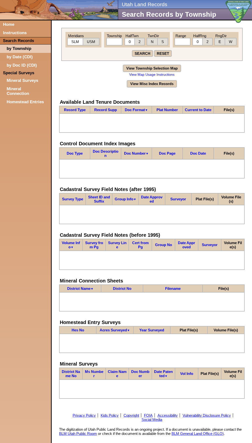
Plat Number (167, 110)
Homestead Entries (25, 102)
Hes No (78, 330)
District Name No (71, 373)
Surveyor (178, 199)
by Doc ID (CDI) (22, 65)
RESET (163, 53)
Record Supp (105, 110)
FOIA (148, 415)
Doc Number (136, 153)
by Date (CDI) (20, 57)
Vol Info (186, 373)
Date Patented (163, 373)
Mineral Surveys (22, 80)
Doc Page (167, 153)
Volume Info (71, 245)
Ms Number (94, 373)
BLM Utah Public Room (78, 433)
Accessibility (168, 415)
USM (91, 42)
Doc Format (136, 110)
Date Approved (151, 199)
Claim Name (117, 373)
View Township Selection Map (152, 68)
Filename (173, 288)
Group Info (125, 199)
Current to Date (198, 110)
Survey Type (72, 199)
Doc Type (75, 153)
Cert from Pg (140, 245)
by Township (19, 48)
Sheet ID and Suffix (99, 199)
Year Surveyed (151, 330)
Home (8, 24)
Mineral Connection (18, 91)
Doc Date (198, 153)
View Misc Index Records (151, 84)
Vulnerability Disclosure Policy (207, 415)
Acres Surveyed (115, 330)
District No (122, 288)
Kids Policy (110, 415)
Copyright (131, 415)
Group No (163, 245)
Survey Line (117, 245)
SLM (75, 42)
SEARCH (142, 53)
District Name (80, 288)
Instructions (15, 32)
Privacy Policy (84, 415)
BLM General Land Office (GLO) (198, 433)
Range (180, 36)
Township (114, 36)
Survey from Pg (94, 245)
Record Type (75, 110)
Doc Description (105, 153)
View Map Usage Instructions (151, 74)
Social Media (152, 419)
